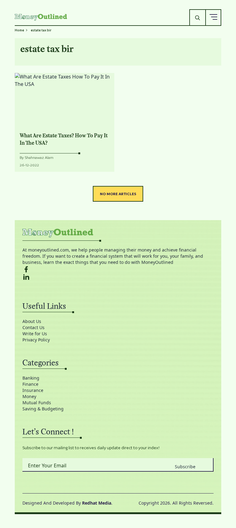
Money (29, 396)
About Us (31, 321)
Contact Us (33, 327)
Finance (30, 384)
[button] (213, 17)
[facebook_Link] (118, 269)
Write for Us (34, 334)
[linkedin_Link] (118, 277)
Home (19, 30)
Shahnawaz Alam (39, 157)
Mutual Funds (36, 402)
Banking (30, 378)
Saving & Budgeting (43, 409)
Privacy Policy (36, 340)
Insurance (32, 390)
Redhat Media (96, 503)
